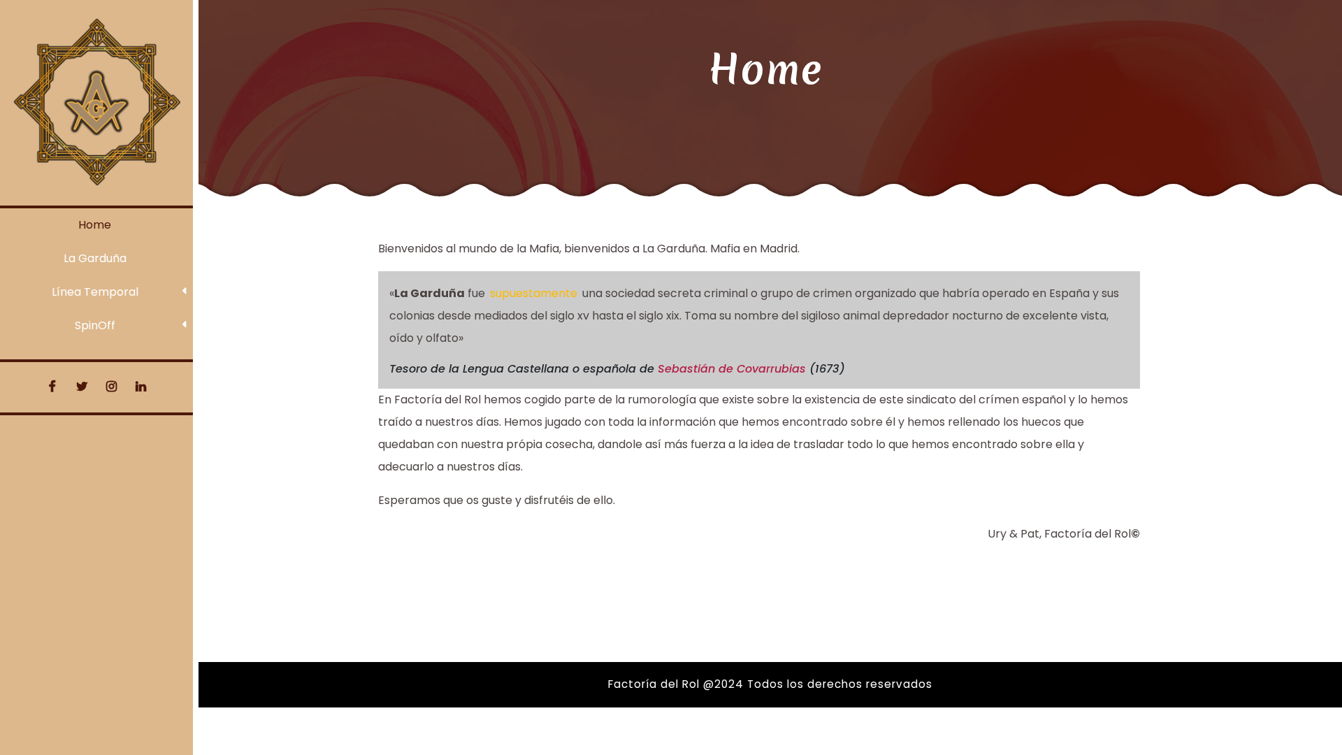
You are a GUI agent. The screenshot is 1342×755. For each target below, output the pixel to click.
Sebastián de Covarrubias (732, 369)
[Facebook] (52, 387)
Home (94, 225)
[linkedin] (141, 387)
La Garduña (95, 258)
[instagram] (111, 387)
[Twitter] (81, 387)
